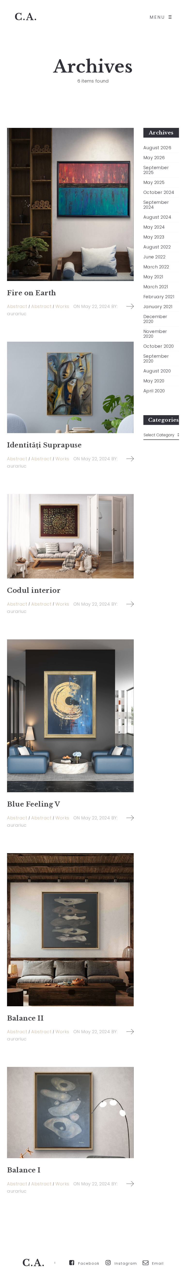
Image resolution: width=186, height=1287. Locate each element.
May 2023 (153, 237)
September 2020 (156, 358)
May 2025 (154, 182)
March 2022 (156, 266)
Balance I (24, 1170)
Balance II (25, 1018)
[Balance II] (70, 929)
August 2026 (157, 147)
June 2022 (154, 257)
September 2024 (156, 205)
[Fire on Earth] (70, 204)
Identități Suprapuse (44, 445)
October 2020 (158, 346)
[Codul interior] (70, 536)
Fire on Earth (31, 293)
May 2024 (154, 227)
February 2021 (159, 296)
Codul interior (34, 590)
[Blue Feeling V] (70, 715)
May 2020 (153, 381)
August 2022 (157, 247)
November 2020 (155, 334)
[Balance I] (70, 1112)
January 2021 (158, 306)
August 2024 (157, 217)
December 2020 (155, 319)
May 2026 (154, 157)
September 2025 (156, 170)
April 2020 (154, 390)
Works (62, 306)
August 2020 (157, 371)
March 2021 (155, 286)
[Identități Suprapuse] (70, 387)
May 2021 (153, 276)
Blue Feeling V (33, 804)
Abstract (17, 306)
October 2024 (158, 192)
